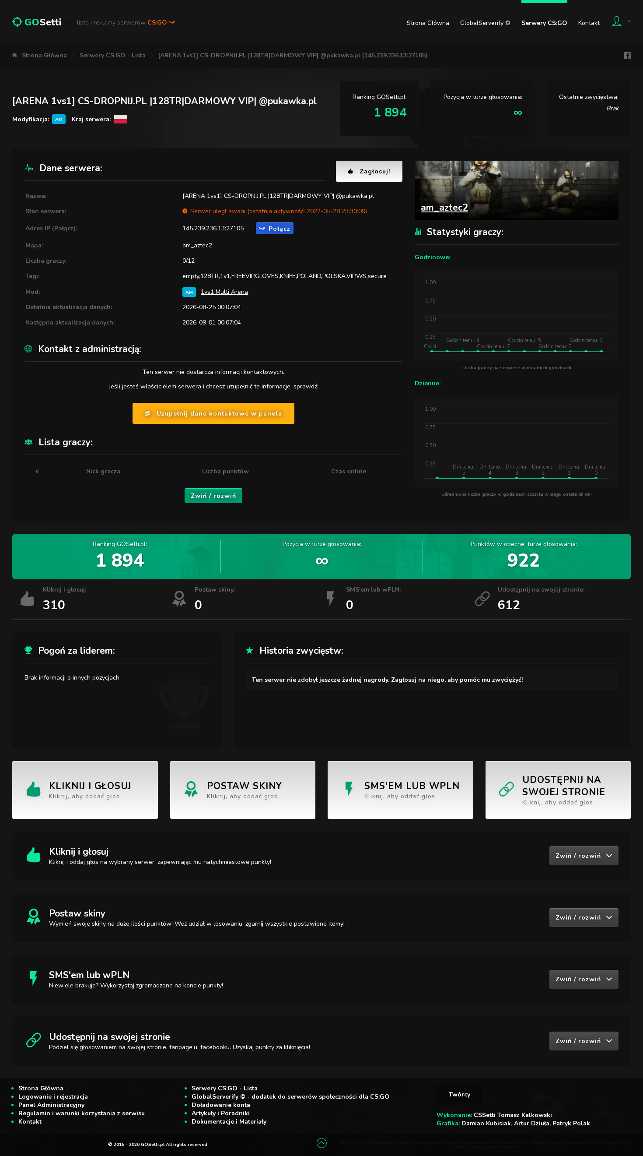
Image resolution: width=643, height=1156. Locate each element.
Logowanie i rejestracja (53, 1097)
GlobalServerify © (485, 23)
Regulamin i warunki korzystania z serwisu (81, 1113)
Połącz (279, 229)
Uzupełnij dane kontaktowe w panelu (219, 413)
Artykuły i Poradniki (221, 1113)
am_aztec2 (197, 245)
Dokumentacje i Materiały (229, 1121)
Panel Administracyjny (51, 1105)
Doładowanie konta (221, 1105)
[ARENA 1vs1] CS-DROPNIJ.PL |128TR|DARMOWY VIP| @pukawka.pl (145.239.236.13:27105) (293, 55)
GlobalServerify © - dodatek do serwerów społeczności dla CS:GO (291, 1097)
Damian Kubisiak (486, 1123)
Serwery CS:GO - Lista (113, 55)
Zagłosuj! (375, 171)
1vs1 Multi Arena (224, 292)
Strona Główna (428, 23)
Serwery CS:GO (544, 23)
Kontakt (589, 23)
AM (189, 292)
